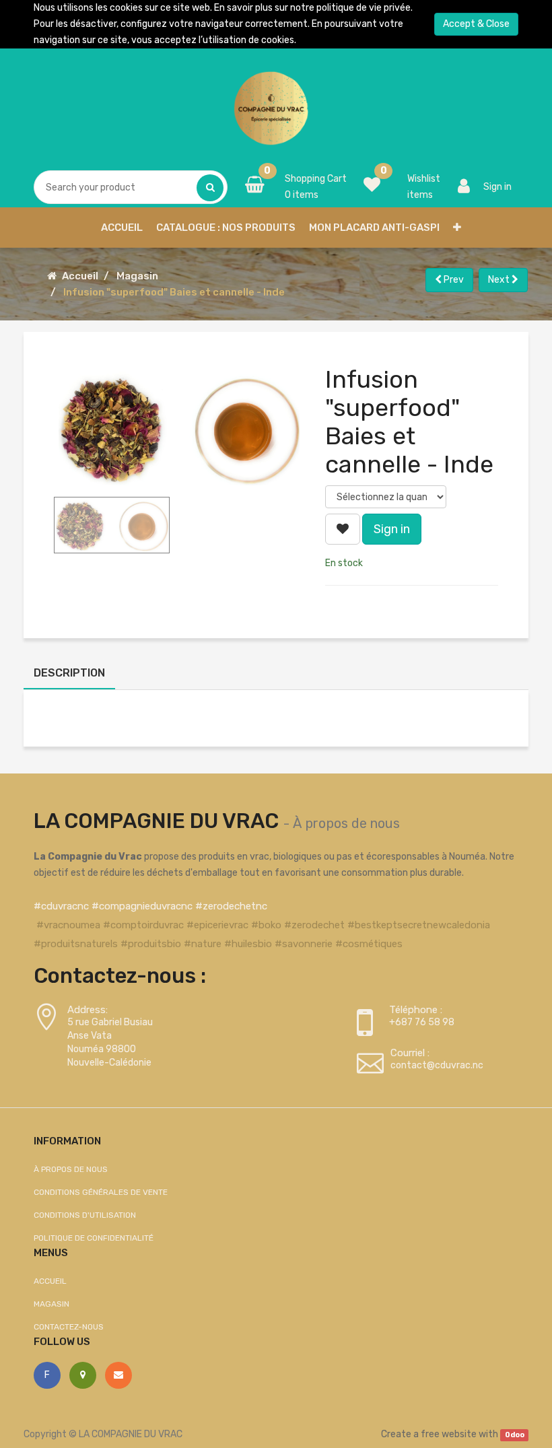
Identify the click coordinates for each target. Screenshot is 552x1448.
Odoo (514, 1434)
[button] (457, 227)
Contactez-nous (69, 1327)
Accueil (80, 276)
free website (449, 1434)
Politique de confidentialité (93, 1238)
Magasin (137, 276)
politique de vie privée (363, 7)
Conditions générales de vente (101, 1192)
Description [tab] (69, 672)
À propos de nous (346, 823)
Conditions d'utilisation (85, 1215)
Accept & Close (476, 24)
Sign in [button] (392, 529)
